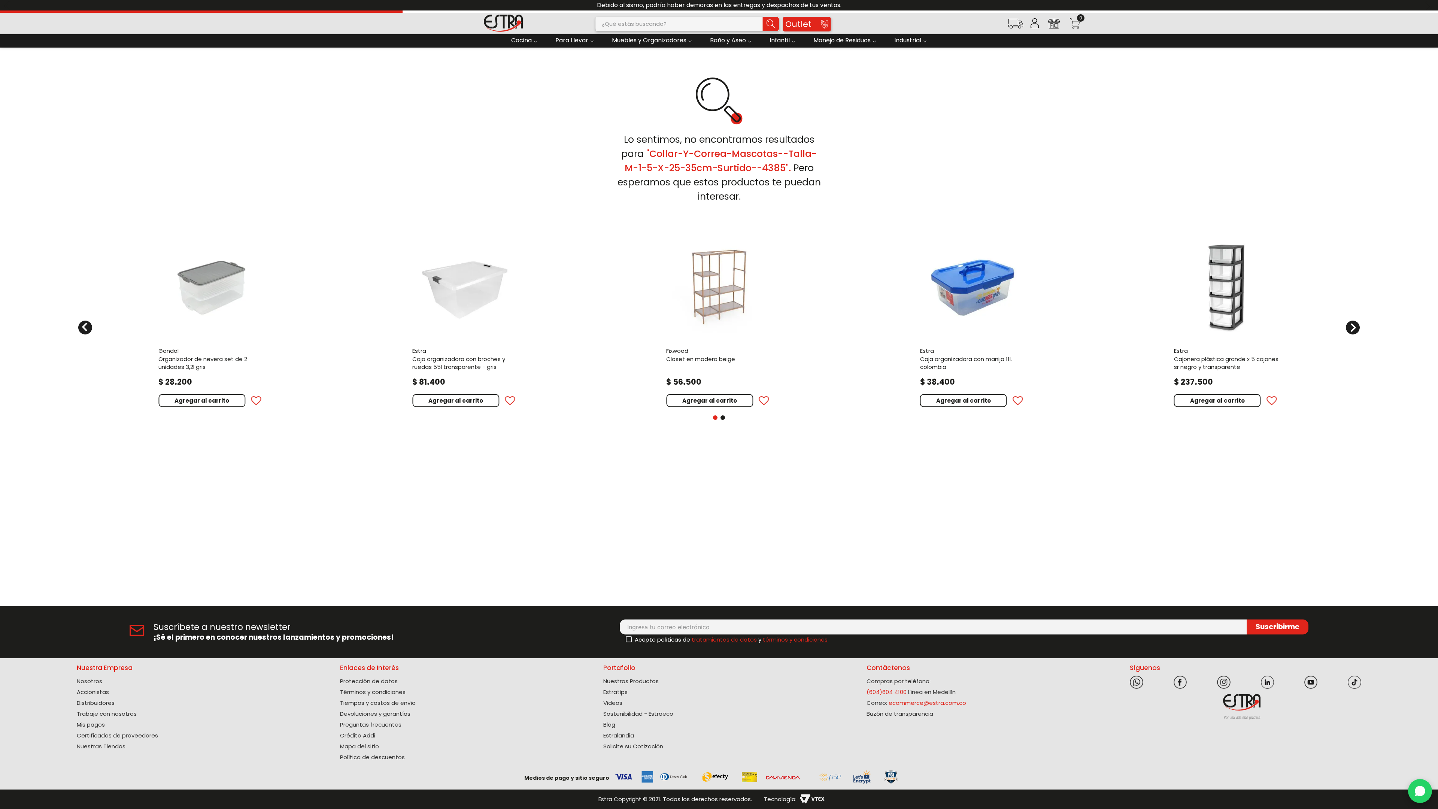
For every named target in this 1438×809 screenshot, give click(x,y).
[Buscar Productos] (770, 24)
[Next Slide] (1430, 5)
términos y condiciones (795, 639)
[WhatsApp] (1420, 791)
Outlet (798, 24)
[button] (1015, 26)
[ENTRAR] (1034, 23)
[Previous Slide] (8, 5)
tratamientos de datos (724, 639)
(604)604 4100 (887, 692)
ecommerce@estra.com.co (927, 703)
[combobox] (687, 24)
